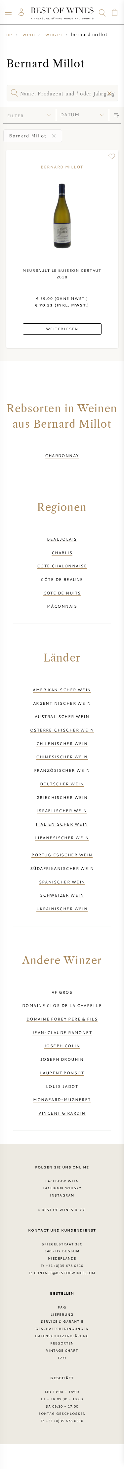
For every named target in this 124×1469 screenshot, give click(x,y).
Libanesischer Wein (62, 837)
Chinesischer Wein (62, 756)
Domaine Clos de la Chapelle (62, 1005)
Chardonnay (62, 455)
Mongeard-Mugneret (62, 1099)
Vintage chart (62, 1350)
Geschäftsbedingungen (62, 1328)
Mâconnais (62, 606)
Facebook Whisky (62, 1188)
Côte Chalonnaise (62, 565)
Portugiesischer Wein (61, 854)
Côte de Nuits (62, 592)
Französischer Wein (62, 770)
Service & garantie (62, 1321)
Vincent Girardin (61, 1113)
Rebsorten (62, 1343)
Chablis (62, 552)
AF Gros (62, 992)
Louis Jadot (62, 1086)
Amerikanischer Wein (62, 689)
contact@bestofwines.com (64, 1273)
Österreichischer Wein (62, 730)
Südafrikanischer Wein (62, 868)
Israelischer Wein (62, 810)
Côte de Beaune (62, 579)
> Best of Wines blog (62, 1209)
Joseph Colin (62, 1045)
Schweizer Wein (62, 895)
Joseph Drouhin (62, 1059)
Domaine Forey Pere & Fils (62, 1018)
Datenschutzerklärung (62, 1336)
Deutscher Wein (62, 783)
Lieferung (62, 1314)
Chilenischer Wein (62, 743)
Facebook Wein (62, 1181)
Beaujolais (62, 539)
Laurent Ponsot (62, 1072)
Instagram (62, 1195)
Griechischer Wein (62, 797)
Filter (15, 115)
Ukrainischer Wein (62, 908)
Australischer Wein (62, 716)
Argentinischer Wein (62, 703)
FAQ (62, 1307)
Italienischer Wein (62, 824)
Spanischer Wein (62, 881)
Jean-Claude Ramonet (62, 1032)
